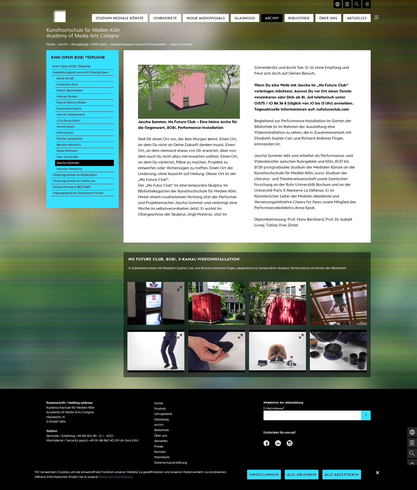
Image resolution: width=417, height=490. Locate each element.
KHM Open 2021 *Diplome (71, 66)
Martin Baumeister (69, 90)
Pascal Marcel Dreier (71, 102)
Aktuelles (357, 18)
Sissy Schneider (67, 157)
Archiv (272, 18)
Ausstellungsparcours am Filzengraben (139, 44)
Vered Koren (65, 126)
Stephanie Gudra (68, 108)
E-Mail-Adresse (274, 408)
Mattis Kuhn (65, 132)
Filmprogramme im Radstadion (75, 175)
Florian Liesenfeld (69, 138)
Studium (160, 408)
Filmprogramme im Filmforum (74, 181)
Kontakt (160, 452)
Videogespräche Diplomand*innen (78, 193)
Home (50, 44)
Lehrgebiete (165, 18)
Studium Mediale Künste (120, 18)
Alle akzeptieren (342, 474)
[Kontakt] (347, 4)
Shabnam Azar (67, 84)
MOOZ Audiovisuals (206, 18)
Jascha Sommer (181, 44)
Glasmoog (245, 18)
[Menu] (376, 17)
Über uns (328, 18)
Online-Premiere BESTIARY (72, 187)
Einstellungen (264, 474)
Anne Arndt (65, 78)
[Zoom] (155, 303)
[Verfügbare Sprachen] (338, 4)
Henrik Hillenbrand (70, 114)
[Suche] (357, 4)
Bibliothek (299, 18)
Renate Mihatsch (68, 145)
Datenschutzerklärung (170, 462)
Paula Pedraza (66, 151)
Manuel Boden (67, 96)
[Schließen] (377, 472)
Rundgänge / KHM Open (89, 44)
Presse (158, 446)
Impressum (161, 457)
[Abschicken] (366, 415)
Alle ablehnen (301, 474)
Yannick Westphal (69, 169)
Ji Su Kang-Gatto (68, 120)
